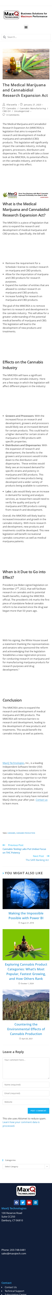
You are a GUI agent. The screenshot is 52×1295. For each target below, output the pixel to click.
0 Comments (12, 115)
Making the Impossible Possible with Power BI (26, 915)
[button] (26, 27)
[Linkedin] (35, 1202)
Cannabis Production (25, 833)
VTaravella (11, 104)
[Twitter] (22, 1202)
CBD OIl (7, 111)
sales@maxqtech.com (13, 1253)
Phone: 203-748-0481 (13, 1249)
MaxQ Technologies (13, 763)
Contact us (42, 799)
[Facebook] (16, 1202)
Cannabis (11, 108)
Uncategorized (21, 111)
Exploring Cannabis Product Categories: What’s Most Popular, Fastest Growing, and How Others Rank (26, 971)
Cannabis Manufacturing (33, 108)
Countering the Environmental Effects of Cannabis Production (26, 1029)
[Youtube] (29, 1202)
